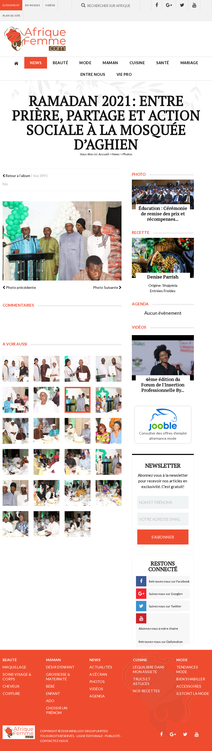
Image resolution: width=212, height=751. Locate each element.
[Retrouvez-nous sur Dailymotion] (206, 5)
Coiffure (11, 693)
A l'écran (98, 674)
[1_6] (15, 431)
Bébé (50, 686)
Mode (85, 63)
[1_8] (77, 431)
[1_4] (77, 369)
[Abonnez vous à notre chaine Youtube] (194, 5)
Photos (97, 681)
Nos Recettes (146, 691)
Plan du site (11, 15)
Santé (162, 63)
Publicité (112, 736)
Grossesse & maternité (58, 676)
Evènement (11, 5)
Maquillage (14, 667)
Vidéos (50, 5)
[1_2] (46, 369)
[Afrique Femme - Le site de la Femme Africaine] (35, 38)
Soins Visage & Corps (17, 676)
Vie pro (124, 74)
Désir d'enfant (60, 667)
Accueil (104, 154)
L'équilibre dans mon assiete (148, 669)
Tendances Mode (187, 669)
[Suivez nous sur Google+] (169, 5)
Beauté (60, 63)
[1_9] (109, 431)
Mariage (189, 63)
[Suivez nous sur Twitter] (182, 5)
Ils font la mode (192, 693)
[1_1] (15, 369)
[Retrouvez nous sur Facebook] (156, 5)
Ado (50, 700)
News (35, 63)
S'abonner (163, 537)
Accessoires (188, 686)
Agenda (97, 696)
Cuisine (137, 63)
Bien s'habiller (190, 679)
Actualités (100, 667)
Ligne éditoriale (90, 736)
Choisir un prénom (56, 710)
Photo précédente (20, 287)
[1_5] (109, 400)
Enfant (53, 693)
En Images (32, 5)
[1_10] (15, 524)
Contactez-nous (54, 741)
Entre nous (92, 74)
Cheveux (11, 686)
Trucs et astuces (141, 681)
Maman (110, 63)
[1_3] (46, 400)
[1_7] (46, 431)
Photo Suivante (106, 287)
